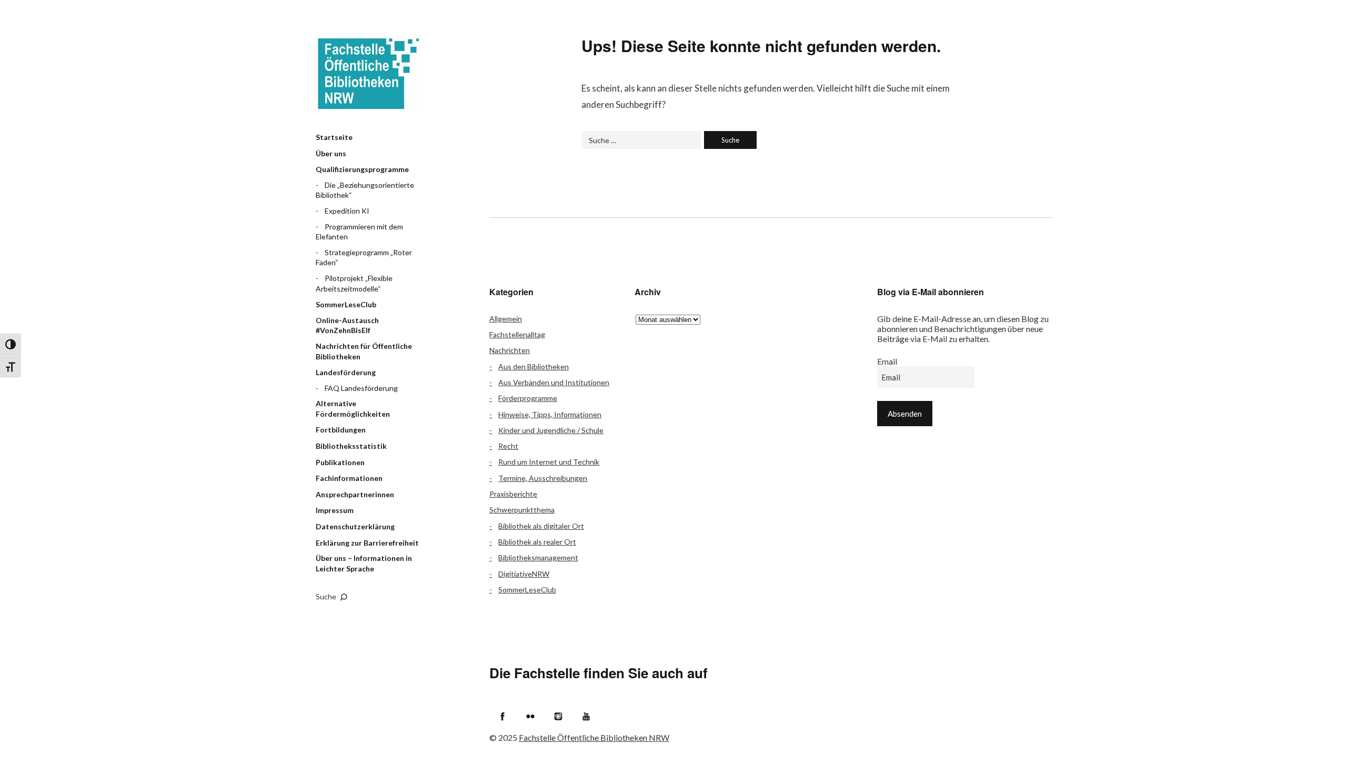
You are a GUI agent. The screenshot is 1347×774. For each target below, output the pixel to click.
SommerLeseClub (346, 304)
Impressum (335, 510)
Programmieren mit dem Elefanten (359, 232)
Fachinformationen (349, 478)
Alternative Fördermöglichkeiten (353, 408)
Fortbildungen (341, 429)
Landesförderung (346, 372)
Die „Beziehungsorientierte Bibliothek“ (365, 190)
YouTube (586, 716)
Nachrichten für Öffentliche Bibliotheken (364, 351)
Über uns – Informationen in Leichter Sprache (364, 563)
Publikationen (340, 462)
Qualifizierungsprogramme (362, 169)
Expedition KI (347, 210)
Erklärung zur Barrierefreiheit (367, 542)
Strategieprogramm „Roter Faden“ (364, 257)
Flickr (530, 716)
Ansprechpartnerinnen (355, 494)
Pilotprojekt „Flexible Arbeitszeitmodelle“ (354, 283)
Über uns (331, 153)
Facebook (502, 716)
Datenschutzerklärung (355, 526)
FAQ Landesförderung (361, 388)
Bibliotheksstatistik (351, 445)
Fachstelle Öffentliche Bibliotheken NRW (368, 73)
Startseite (334, 137)
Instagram (558, 716)
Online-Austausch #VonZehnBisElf (347, 325)
